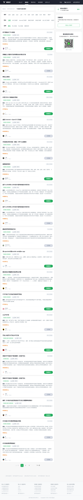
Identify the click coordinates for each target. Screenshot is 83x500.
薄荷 (6, 371)
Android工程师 (22, 20)
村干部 (6, 48)
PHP (19, 488)
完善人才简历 (68, 25)
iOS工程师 (14, 20)
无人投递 (20, 26)
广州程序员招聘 (37, 489)
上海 (21, 14)
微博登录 (77, 2)
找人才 (20, 2)
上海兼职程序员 (5, 488)
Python (19, 489)
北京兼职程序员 (5, 486)
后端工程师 (38, 20)
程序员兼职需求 (11, 8)
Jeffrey (6, 200)
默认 (9, 26)
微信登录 (68, 2)
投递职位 (48, 48)
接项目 (26, 2)
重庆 (44, 14)
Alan (6, 287)
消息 (61, 2)
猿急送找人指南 (70, 486)
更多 (49, 14)
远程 (13, 14)
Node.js (19, 491)
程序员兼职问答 (70, 489)
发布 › (78, 9)
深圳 (29, 14)
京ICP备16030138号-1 (34, 497)
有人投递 (14, 26)
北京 (17, 14)
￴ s (5, 113)
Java (19, 486)
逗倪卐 (6, 308)
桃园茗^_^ (7, 178)
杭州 (33, 14)
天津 (40, 14)
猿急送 (8, 2)
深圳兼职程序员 (5, 491)
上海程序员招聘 (37, 488)
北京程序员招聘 (37, 486)
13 (7, 372)
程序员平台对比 (70, 488)
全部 (9, 14)
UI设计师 (53, 20)
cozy (6, 90)
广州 (25, 14)
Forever (6, 70)
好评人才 (47, 2)
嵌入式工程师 (46, 20)
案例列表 (33, 2)
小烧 (6, 135)
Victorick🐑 (7, 245)
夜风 (6, 349)
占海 (6, 414)
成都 (37, 14)
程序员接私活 (70, 491)
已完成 (48, 70)
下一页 (38, 465)
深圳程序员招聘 (37, 491)
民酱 (6, 265)
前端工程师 (31, 20)
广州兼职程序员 (5, 489)
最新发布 (26, 26)
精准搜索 (40, 2)
